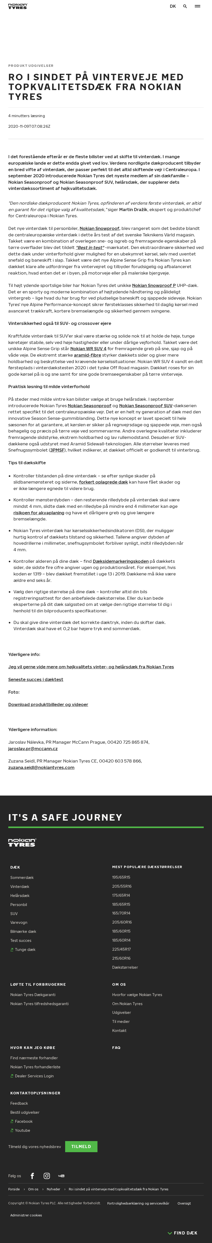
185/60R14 (121, 940)
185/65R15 (121, 904)
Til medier (121, 1021)
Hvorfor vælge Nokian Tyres (137, 994)
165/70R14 (121, 913)
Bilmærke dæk (23, 931)
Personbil (18, 904)
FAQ (116, 1047)
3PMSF (57, 450)
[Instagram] (47, 1176)
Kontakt (119, 1030)
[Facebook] (32, 1176)
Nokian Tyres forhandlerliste (35, 1067)
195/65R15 (121, 877)
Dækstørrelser (125, 967)
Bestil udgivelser (25, 1112)
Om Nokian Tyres (127, 1003)
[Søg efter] (185, 6)
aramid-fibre (87, 355)
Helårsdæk (19, 895)
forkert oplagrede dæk (103, 482)
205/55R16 (122, 886)
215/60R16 (121, 958)
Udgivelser (121, 1012)
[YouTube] (61, 1176)
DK (173, 6)
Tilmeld (81, 1146)
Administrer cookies (26, 1215)
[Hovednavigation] (197, 6)
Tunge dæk (25, 949)
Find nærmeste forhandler (34, 1058)
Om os (119, 984)
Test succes (20, 940)
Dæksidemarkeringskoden (121, 561)
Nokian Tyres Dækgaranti (32, 994)
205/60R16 (122, 922)
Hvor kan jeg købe (32, 1047)
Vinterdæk (19, 886)
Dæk (15, 867)
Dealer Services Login (34, 1076)
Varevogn (18, 922)
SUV (14, 913)
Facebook (24, 1121)
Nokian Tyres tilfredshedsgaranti (39, 1003)
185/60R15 (121, 931)
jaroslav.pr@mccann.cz (33, 748)
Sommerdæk (22, 877)
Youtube (22, 1130)
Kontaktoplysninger (35, 1093)
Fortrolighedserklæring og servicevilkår (138, 1203)
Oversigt (184, 1203)
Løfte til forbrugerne (38, 984)
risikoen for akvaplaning (38, 512)
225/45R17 (121, 949)
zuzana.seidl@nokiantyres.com (41, 767)
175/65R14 (121, 895)
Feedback (19, 1103)
